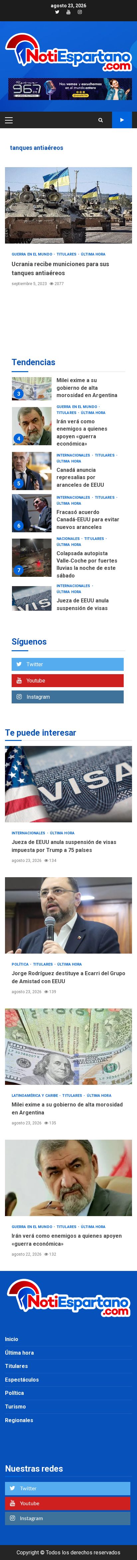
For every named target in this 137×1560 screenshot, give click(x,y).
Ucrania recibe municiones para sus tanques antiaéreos (68, 205)
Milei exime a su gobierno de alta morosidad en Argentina (32, 381)
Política (21, 964)
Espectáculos (22, 1380)
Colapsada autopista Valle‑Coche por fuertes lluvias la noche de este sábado (32, 558)
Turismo (15, 1407)
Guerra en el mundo (32, 254)
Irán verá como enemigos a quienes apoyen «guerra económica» (32, 426)
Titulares (67, 254)
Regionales (19, 1420)
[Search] (100, 120)
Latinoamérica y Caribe (35, 1095)
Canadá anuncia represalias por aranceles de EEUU (32, 471)
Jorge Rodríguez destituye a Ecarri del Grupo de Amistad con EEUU (68, 915)
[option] (68, 383)
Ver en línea (122, 120)
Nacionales (69, 539)
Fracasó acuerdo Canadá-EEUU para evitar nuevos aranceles (32, 513)
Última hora (93, 254)
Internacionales (74, 455)
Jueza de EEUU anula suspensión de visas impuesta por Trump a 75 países (32, 605)
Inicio (11, 1339)
